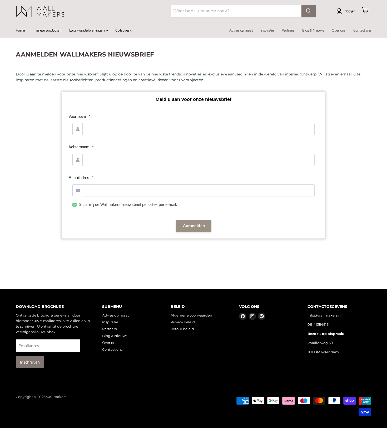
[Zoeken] (308, 11)
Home (20, 30)
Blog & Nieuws (313, 30)
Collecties (122, 30)
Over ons (338, 30)
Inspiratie (267, 30)
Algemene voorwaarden (191, 315)
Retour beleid (182, 329)
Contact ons (362, 30)
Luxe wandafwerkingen (87, 30)
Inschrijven (30, 362)
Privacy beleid (183, 322)
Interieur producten (47, 30)
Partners (288, 30)
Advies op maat (241, 30)
